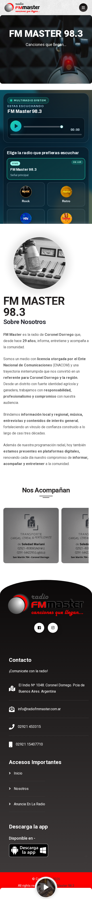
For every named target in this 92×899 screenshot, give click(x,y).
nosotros (21, 789)
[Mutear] (85, 869)
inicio (17, 773)
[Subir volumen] (86, 856)
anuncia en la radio (29, 804)
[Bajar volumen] (86, 863)
